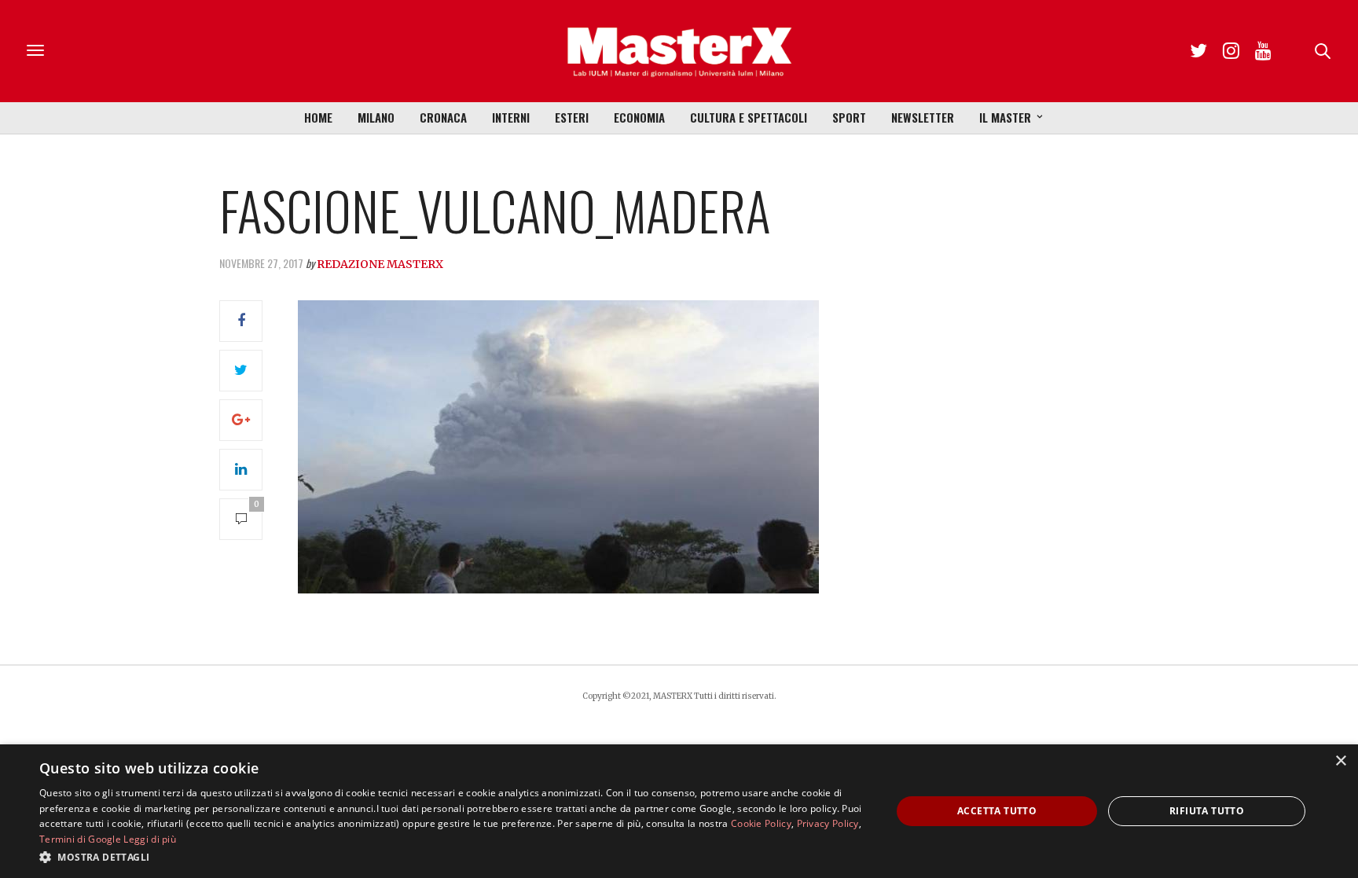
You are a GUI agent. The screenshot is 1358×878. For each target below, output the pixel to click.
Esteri (572, 117)
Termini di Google (80, 839)
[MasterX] (679, 51)
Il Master (1005, 117)
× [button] (1340, 761)
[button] (452, 856)
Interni (511, 117)
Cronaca (443, 117)
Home (318, 117)
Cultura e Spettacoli (748, 117)
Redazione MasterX (380, 264)
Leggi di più (149, 839)
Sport (849, 117)
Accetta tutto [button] (997, 810)
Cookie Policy (761, 823)
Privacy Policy (828, 823)
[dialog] (679, 811)
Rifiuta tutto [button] (1206, 810)
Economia (639, 117)
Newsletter (922, 117)
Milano (376, 117)
